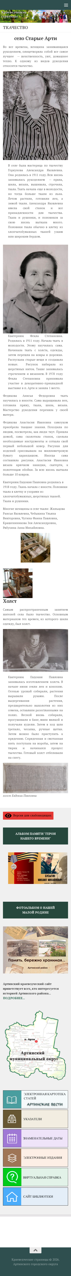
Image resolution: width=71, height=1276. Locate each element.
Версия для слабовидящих (31, 815)
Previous (13, 871)
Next (58, 871)
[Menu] (66, 5)
